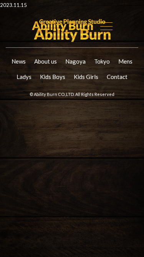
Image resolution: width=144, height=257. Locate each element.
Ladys (24, 76)
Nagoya (75, 61)
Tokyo (102, 61)
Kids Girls (86, 76)
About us (45, 61)
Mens (125, 61)
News (19, 61)
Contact (117, 76)
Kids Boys (52, 76)
